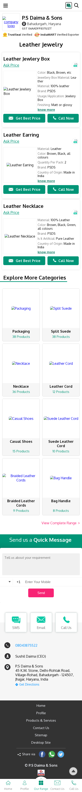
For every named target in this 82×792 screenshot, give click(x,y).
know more (46, 109)
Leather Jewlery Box (26, 59)
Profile (41, 713)
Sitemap (41, 735)
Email (41, 627)
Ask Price (11, 65)
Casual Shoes (21, 441)
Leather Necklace (23, 206)
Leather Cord (61, 386)
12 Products (61, 392)
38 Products (21, 337)
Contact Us (41, 728)
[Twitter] (61, 754)
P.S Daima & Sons (42, 17)
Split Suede (61, 331)
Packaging (21, 331)
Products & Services (41, 720)
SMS (16, 627)
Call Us (66, 627)
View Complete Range (61, 523)
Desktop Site (41, 742)
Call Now (66, 118)
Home (41, 705)
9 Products (21, 511)
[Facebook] (42, 754)
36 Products (21, 392)
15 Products (21, 451)
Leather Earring (21, 135)
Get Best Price (28, 118)
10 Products (60, 451)
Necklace (21, 386)
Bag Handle (61, 501)
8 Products (61, 511)
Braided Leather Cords (21, 503)
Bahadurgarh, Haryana (44, 24)
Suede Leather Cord (61, 443)
